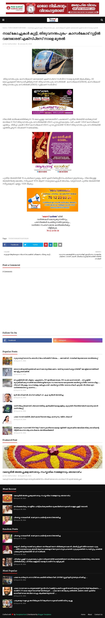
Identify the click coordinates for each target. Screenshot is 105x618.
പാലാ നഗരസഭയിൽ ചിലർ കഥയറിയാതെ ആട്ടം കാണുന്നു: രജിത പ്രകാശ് (43, 417)
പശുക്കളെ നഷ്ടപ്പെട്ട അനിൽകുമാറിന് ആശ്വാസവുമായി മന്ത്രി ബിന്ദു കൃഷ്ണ (43, 600)
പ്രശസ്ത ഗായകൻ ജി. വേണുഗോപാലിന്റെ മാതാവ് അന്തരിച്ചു (37, 517)
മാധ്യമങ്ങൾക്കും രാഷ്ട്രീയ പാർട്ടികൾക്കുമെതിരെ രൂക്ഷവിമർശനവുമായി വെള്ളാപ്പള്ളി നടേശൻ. (51, 506)
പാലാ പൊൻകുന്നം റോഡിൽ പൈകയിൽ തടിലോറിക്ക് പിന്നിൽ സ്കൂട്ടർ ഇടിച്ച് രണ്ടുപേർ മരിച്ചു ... (50, 577)
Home (5, 28)
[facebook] (27, 340)
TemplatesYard (21, 614)
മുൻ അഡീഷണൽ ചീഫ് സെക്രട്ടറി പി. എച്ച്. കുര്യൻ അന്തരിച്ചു (39, 395)
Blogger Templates (44, 614)
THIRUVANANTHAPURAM (17, 28)
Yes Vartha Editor (10, 44)
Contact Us (98, 614)
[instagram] (77, 340)
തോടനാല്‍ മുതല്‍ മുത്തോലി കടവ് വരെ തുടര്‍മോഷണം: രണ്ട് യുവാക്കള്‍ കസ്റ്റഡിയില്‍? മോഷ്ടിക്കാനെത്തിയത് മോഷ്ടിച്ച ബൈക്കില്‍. (56, 370)
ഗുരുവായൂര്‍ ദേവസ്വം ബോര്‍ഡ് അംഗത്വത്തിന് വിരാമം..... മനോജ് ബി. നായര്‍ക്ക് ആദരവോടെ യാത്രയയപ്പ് (56, 358)
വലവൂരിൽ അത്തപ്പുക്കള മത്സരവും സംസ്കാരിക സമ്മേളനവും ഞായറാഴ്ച (42, 471)
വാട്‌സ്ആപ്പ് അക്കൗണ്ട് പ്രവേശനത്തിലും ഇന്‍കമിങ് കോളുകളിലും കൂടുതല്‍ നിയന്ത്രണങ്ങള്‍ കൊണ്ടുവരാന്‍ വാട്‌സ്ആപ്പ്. (56, 407)
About (90, 614)
